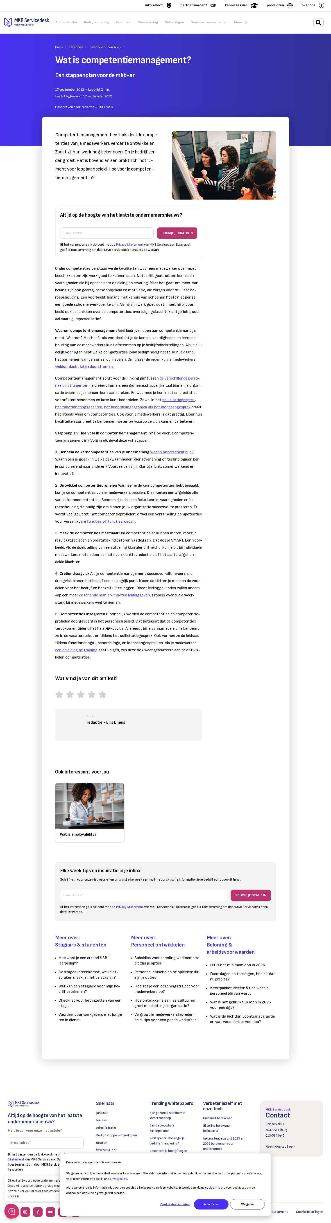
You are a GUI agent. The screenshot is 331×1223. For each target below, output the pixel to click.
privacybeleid (118, 1179)
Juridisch (102, 1113)
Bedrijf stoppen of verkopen (116, 1135)
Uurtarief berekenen (217, 1118)
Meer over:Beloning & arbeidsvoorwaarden (231, 944)
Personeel (76, 47)
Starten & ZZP (106, 1150)
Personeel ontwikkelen (105, 47)
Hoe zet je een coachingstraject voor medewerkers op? (166, 989)
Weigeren (247, 1204)
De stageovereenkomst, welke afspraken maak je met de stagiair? (88, 975)
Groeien (101, 1143)
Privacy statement (274, 1212)
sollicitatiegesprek (178, 400)
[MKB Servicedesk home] (46, 1104)
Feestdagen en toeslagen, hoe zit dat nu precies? (242, 976)
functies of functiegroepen (111, 521)
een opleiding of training (76, 650)
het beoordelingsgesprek (125, 407)
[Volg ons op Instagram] (25, 1212)
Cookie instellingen (309, 1212)
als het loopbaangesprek (169, 407)
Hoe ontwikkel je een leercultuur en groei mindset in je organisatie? (164, 1003)
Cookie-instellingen (175, 1204)
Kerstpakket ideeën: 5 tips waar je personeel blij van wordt (239, 991)
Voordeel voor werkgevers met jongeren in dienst (91, 1017)
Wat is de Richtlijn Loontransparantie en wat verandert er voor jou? (242, 1019)
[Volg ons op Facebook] (38, 1212)
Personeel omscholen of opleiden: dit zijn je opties (166, 975)
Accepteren (211, 1204)
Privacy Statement (129, 245)
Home (59, 47)
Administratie (106, 1128)
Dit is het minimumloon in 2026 (237, 965)
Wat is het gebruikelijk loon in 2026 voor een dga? (240, 1005)
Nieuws (101, 1120)
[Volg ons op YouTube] (50, 1212)
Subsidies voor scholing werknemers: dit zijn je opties (166, 960)
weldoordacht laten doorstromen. (84, 366)
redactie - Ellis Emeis (97, 107)
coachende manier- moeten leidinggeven (114, 595)
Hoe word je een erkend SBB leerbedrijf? (83, 960)
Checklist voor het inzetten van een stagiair (90, 1003)
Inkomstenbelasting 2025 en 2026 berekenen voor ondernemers (223, 1143)
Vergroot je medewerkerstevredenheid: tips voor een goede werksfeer (165, 1017)
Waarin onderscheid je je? (172, 452)
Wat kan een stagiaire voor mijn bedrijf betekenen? (89, 989)
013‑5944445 (275, 1135)
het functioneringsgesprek (78, 407)
